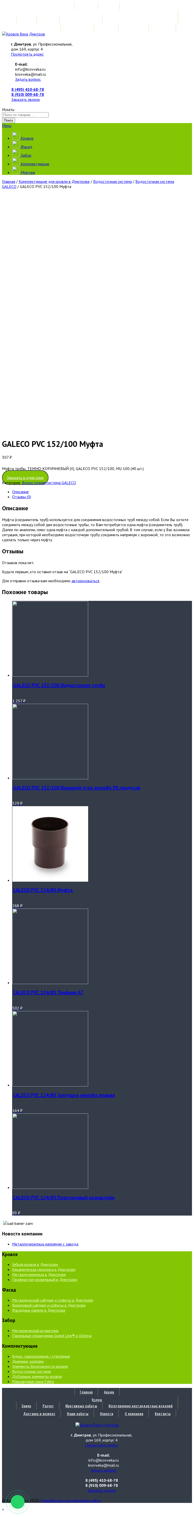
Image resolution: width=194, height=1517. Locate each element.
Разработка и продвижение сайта (71, 1500)
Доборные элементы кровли (37, 1376)
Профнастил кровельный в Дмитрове (44, 1279)
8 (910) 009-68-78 (27, 94)
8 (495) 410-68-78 (27, 89)
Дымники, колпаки (28, 1361)
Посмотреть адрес (27, 54)
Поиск (8, 120)
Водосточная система (112, 181)
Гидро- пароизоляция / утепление (41, 1356)
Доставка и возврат (39, 27)
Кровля (26, 138)
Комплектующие (34, 163)
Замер (26, 19)
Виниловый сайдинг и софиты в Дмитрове (49, 1305)
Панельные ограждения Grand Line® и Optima (51, 1335)
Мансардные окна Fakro (33, 1381)
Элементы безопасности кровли (40, 1366)
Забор (25, 155)
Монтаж (27, 172)
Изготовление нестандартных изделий (141, 19)
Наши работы (78, 27)
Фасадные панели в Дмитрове (38, 1310)
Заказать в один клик (25, 477)
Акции (109, 6)
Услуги (97, 13)
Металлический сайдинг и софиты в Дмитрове (52, 1300)
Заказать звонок (25, 99)
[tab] (102, 491)
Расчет (48, 19)
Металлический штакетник (35, 1330)
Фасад (26, 146)
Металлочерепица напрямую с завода (45, 1244)
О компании (134, 27)
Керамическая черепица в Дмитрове (44, 1269)
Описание (20, 491)
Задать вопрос (28, 79)
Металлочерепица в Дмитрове (39, 1274)
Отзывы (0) (21, 496)
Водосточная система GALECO (49, 482)
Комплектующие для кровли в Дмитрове (54, 181)
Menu (6, 125)
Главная (86, 6)
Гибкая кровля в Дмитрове (35, 1264)
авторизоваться (85, 580)
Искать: (8, 109)
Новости (106, 27)
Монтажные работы (81, 19)
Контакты (163, 27)
